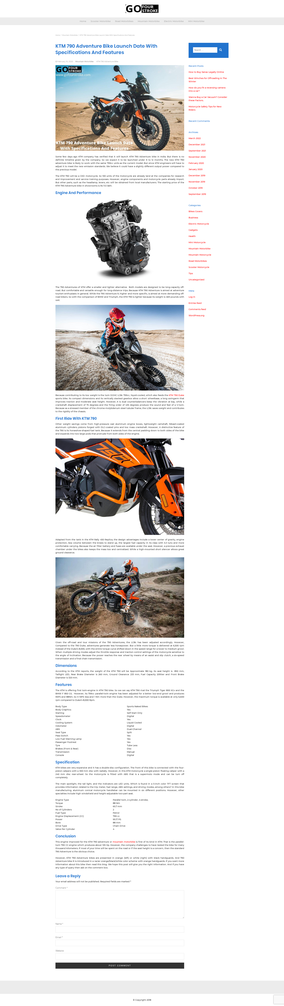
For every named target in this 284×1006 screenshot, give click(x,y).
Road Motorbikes (124, 21)
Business (193, 217)
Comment (61, 888)
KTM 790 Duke (176, 395)
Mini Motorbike (196, 21)
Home (83, 21)
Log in (192, 297)
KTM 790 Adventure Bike (107, 61)
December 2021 (197, 144)
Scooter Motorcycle (199, 267)
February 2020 (196, 163)
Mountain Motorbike (149, 21)
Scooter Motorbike (101, 21)
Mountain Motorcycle (200, 254)
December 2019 (197, 175)
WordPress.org (196, 315)
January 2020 (195, 169)
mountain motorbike (124, 841)
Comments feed (197, 309)
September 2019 (197, 194)
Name (59, 924)
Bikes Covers (195, 211)
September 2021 (197, 150)
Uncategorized (196, 279)
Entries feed (195, 303)
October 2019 (196, 188)
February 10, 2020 (65, 61)
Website (59, 950)
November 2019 (197, 181)
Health (192, 236)
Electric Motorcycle (199, 223)
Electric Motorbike (174, 21)
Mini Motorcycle (197, 242)
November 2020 (197, 157)
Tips (191, 273)
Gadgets (193, 230)
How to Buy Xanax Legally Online (206, 72)
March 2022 (195, 138)
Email (59, 937)
